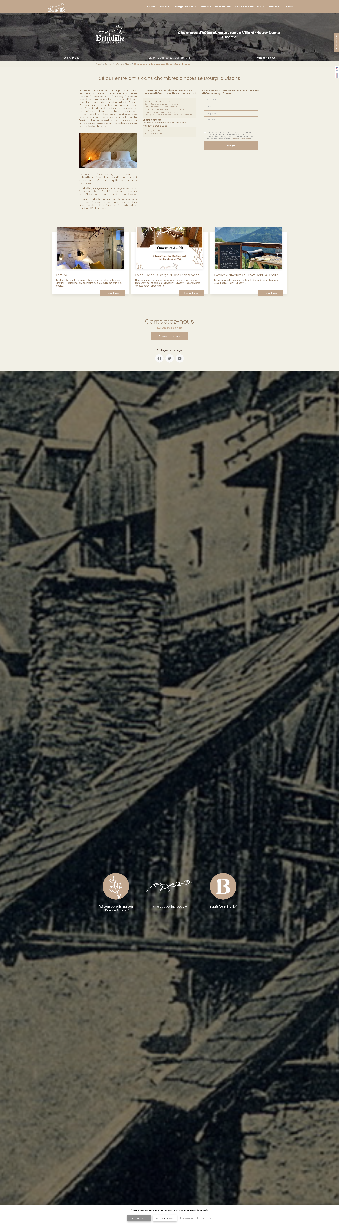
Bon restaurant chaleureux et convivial (161, 104)
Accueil (151, 6)
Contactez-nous (266, 57)
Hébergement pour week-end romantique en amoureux (169, 115)
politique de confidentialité (240, 138)
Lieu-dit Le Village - (169, 57)
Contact (288, 6)
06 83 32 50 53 (71, 57)
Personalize (187, 1218)
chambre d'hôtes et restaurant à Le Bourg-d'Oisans (106, 96)
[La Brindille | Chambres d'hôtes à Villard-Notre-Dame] (56, 6)
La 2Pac (61, 275)
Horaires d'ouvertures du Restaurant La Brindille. (246, 275)
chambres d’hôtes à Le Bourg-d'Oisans (103, 174)
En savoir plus (112, 293)
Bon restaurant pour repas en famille (161, 107)
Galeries (273, 6)
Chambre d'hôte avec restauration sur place (164, 109)
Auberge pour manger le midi (158, 101)
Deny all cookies (165, 1218)
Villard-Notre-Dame (153, 133)
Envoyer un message (169, 336)
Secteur (108, 64)
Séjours (205, 6)
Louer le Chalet (223, 6)
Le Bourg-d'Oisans (123, 64)
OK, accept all (140, 1218)
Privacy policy (205, 1218)
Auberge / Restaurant (185, 6)
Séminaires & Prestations (249, 6)
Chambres (164, 6)
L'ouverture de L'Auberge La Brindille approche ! (167, 275)
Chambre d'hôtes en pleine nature (160, 112)
